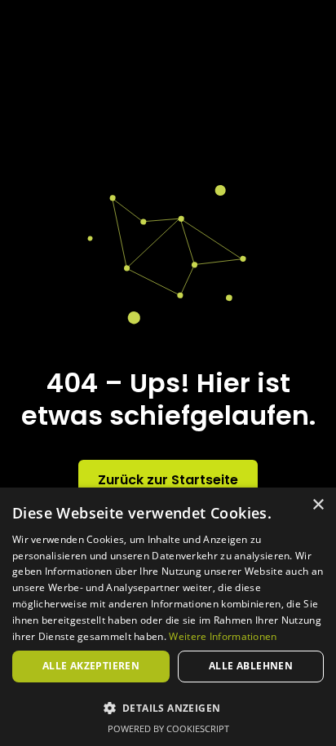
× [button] (318, 505)
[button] (168, 708)
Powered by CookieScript (168, 728)
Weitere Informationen (222, 636)
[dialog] (168, 617)
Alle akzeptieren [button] (90, 666)
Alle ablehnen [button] (251, 666)
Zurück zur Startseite (168, 479)
